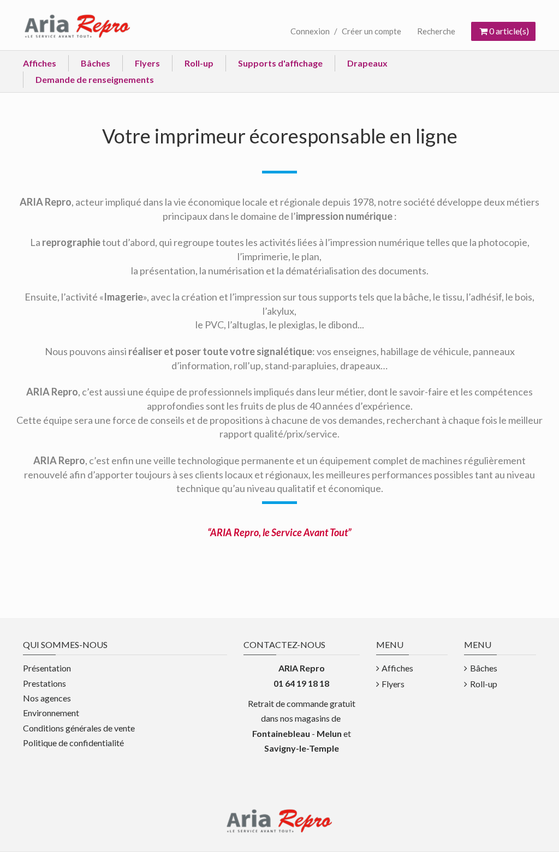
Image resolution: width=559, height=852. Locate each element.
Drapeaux (367, 63)
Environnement (51, 712)
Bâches (95, 63)
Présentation (47, 668)
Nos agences (47, 698)
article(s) (509, 31)
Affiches (39, 63)
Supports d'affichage (280, 63)
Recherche (436, 31)
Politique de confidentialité (73, 742)
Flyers (147, 63)
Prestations (44, 683)
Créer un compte (371, 31)
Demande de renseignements (94, 79)
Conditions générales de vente (79, 728)
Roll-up (199, 63)
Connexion (310, 31)
